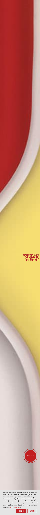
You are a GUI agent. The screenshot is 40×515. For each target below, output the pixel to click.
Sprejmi (21, 511)
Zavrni (32, 511)
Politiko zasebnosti (14, 507)
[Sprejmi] (37, 502)
